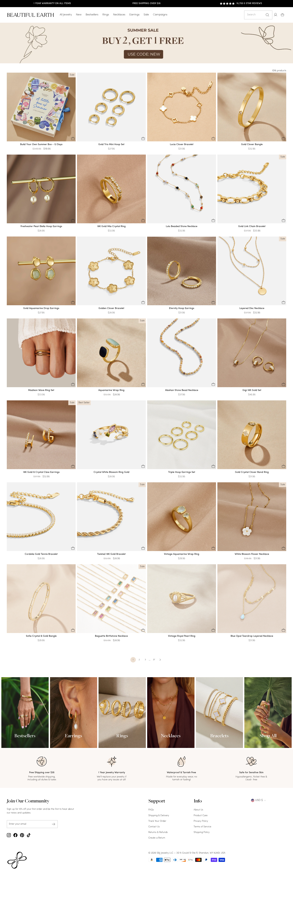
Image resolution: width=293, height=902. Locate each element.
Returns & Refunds (158, 832)
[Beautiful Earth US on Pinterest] (22, 835)
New (79, 14)
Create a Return (156, 838)
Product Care (201, 815)
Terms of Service (202, 827)
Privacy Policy (201, 821)
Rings (105, 14)
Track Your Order (157, 821)
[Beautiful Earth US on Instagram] (9, 835)
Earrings (134, 14)
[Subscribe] (54, 824)
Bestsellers (92, 14)
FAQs (151, 810)
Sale (146, 14)
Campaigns (160, 14)
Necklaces (119, 14)
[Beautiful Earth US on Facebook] (15, 835)
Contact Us (154, 827)
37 (154, 660)
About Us (198, 810)
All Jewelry (66, 14)
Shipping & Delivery (158, 815)
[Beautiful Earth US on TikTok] (29, 835)
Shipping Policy (202, 832)
